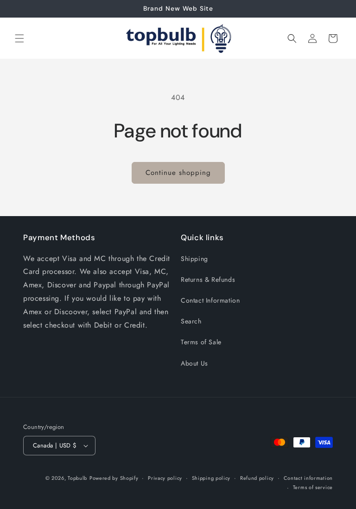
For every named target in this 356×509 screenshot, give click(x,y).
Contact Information (210, 300)
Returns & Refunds (208, 279)
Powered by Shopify (114, 478)
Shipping (194, 258)
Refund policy (257, 478)
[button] (19, 38)
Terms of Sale (201, 342)
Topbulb (77, 478)
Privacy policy (165, 478)
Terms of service (313, 487)
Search (191, 321)
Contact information (308, 478)
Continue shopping (178, 173)
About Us (194, 363)
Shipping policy (211, 478)
